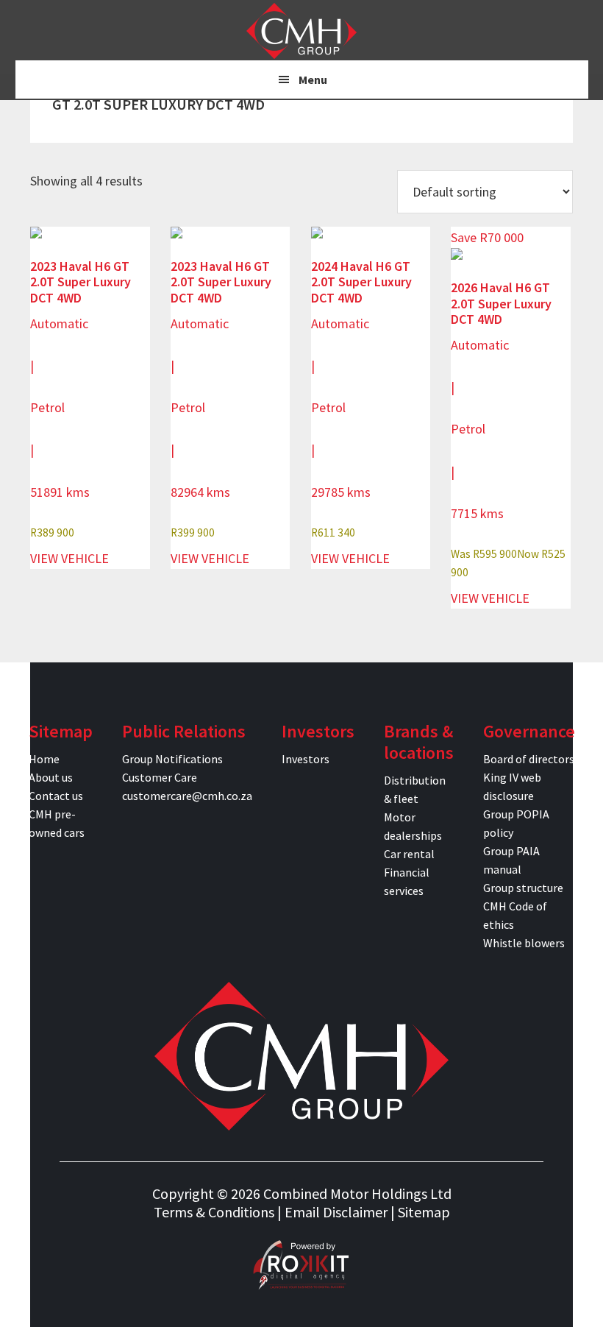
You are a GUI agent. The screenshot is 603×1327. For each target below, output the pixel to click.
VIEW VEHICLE (69, 558)
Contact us (56, 795)
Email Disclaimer (336, 1212)
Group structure (523, 887)
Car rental (409, 853)
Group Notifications (172, 758)
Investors (305, 758)
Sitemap (424, 1212)
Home (44, 758)
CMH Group (301, 30)
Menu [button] (313, 79)
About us (51, 777)
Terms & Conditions (214, 1212)
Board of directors (528, 758)
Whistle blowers (524, 942)
